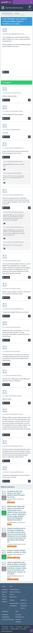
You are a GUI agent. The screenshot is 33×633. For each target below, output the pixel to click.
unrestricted (10, 579)
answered (4, 92)
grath (18, 544)
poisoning (19, 554)
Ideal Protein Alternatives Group (14, 7)
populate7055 (8, 164)
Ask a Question (19, 626)
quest (18, 557)
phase (13, 502)
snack (14, 557)
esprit (18, 522)
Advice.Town (9, 631)
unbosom (19, 576)
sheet (9, 502)
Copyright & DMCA (14, 628)
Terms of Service (5, 628)
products (9, 546)
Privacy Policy (23, 628)
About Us (12, 626)
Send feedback (5, 626)
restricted (16, 579)
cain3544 (19, 499)
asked (3, 33)
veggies (14, 546)
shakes (9, 524)
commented (5, 161)
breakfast (10, 557)
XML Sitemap (27, 626)
